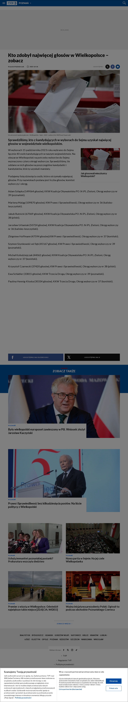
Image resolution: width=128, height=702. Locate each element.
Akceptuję (114, 681)
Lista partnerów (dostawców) (70, 689)
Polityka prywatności (23, 698)
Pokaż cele (113, 688)
